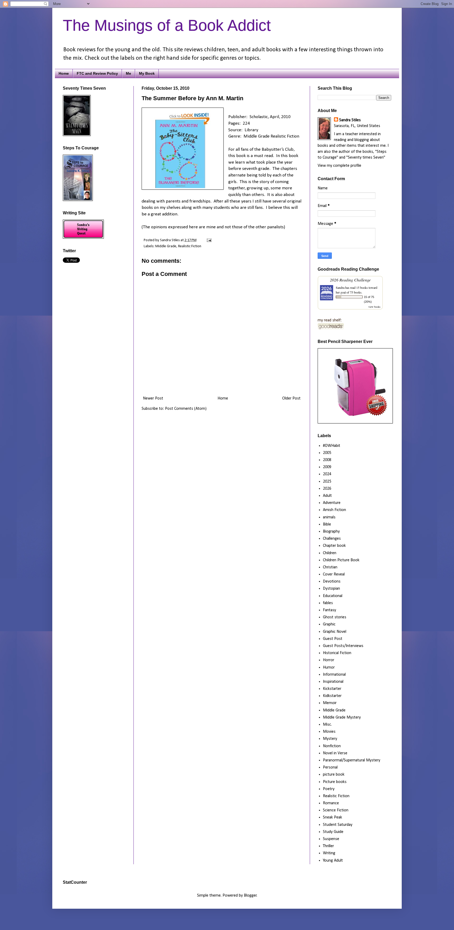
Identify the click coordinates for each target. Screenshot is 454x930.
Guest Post (332, 639)
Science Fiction (335, 810)
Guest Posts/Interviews (343, 646)
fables (328, 603)
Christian (330, 567)
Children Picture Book (341, 560)
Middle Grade (165, 246)
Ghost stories (334, 617)
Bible (327, 524)
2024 (327, 474)
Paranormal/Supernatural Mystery (351, 760)
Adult (327, 496)
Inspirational (333, 682)
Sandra (340, 287)
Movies (329, 732)
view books (374, 307)
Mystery (330, 739)
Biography (331, 531)
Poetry (328, 789)
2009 (327, 467)
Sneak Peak (332, 817)
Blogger (250, 895)
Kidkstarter (332, 696)
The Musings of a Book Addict (167, 25)
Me (128, 73)
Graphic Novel (334, 632)
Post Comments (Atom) (186, 409)
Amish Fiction (334, 510)
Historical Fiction (337, 653)
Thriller (328, 846)
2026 (327, 489)
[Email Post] (208, 240)
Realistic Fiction (189, 246)
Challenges (332, 539)
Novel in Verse (335, 753)
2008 (327, 460)
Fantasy (329, 610)
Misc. (327, 724)
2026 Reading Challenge (350, 279)
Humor (329, 667)
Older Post (291, 398)
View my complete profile (339, 166)
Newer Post (153, 398)
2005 (327, 453)
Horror (328, 660)
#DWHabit (331, 446)
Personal (330, 767)
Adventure (331, 503)
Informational (334, 675)
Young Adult (333, 860)
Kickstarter (332, 689)
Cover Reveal (334, 574)
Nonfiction (332, 746)
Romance (331, 803)
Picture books (335, 782)
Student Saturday (337, 825)
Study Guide (333, 832)
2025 (327, 481)
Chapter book (334, 546)
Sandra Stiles (350, 120)
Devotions (331, 581)
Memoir (330, 703)
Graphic (329, 624)
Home (64, 73)
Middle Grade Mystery (342, 717)
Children (329, 553)
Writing (329, 853)
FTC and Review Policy (97, 73)
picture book (333, 774)
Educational (332, 596)
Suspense (331, 839)
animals (329, 517)
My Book (147, 73)
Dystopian (331, 589)
